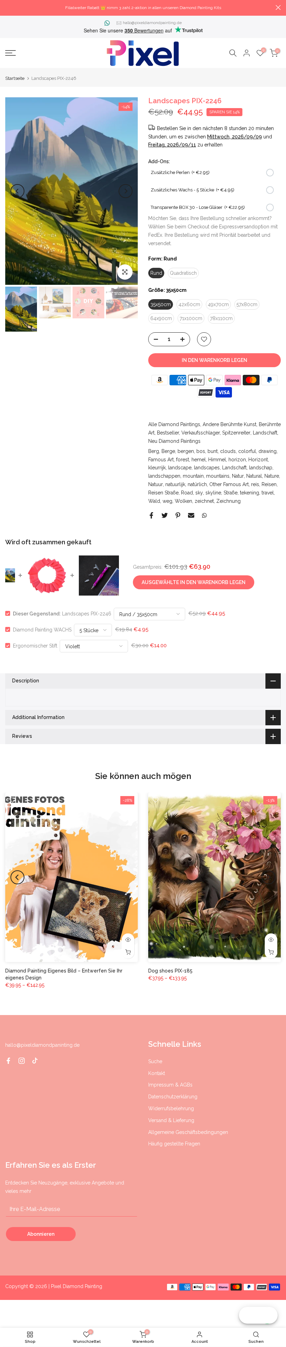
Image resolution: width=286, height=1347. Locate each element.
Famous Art (161, 459)
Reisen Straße (163, 492)
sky (199, 492)
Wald (154, 501)
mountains (217, 476)
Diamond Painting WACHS (42, 629)
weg (167, 501)
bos (200, 451)
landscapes (207, 467)
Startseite (14, 78)
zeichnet (204, 501)
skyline (213, 492)
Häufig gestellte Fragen (174, 1144)
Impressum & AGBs (170, 1085)
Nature (271, 476)
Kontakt (156, 1073)
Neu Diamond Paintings (174, 441)
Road (187, 492)
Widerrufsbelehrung (171, 1108)
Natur (238, 476)
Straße (231, 492)
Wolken (183, 501)
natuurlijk (175, 484)
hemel (198, 459)
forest (182, 459)
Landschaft (265, 433)
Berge (168, 451)
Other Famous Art (229, 484)
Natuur (155, 484)
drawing (267, 451)
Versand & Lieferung (171, 1120)
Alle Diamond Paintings (174, 424)
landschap (260, 467)
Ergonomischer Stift (35, 645)
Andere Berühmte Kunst (229, 424)
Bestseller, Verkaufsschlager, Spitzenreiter (203, 433)
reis (255, 484)
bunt (213, 451)
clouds (228, 451)
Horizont (258, 459)
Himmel (217, 459)
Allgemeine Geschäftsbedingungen (188, 1132)
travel (268, 492)
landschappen (164, 476)
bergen (186, 451)
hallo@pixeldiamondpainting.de (152, 22)
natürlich (197, 484)
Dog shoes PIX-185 (170, 970)
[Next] (126, 191)
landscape (179, 467)
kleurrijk (157, 467)
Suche (155, 1061)
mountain (193, 476)
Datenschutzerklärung (172, 1096)
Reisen (269, 484)
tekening (249, 492)
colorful (247, 451)
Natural (254, 476)
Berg (153, 451)
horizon (237, 459)
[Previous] (17, 191)
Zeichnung (228, 501)
